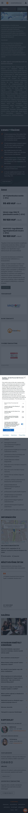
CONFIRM (8, 430)
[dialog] (14, 406)
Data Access (14, 435)
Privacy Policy (22, 435)
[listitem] (14, 403)
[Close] (25, 378)
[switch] (22, 407)
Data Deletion (6, 435)
